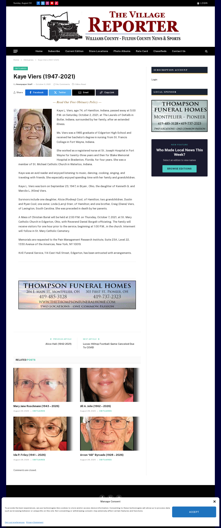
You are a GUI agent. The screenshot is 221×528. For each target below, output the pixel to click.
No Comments (63, 84)
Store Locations (98, 51)
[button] (214, 501)
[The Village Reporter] (110, 27)
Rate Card (142, 51)
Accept (194, 512)
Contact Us (178, 51)
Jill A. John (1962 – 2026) (95, 406)
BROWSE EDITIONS (179, 168)
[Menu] (15, 51)
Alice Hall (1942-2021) (58, 343)
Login (154, 79)
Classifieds (159, 51)
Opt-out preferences (15, 522)
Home (39, 51)
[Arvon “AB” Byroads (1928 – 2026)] (110, 434)
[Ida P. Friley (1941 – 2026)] (43, 434)
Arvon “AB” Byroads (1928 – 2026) (102, 454)
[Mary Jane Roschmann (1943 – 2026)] (43, 385)
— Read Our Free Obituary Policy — (77, 102)
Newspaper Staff (24, 84)
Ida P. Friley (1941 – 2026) (29, 454)
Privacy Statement (34, 522)
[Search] (206, 51)
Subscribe (54, 51)
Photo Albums (122, 51)
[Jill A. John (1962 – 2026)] (110, 385)
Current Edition (74, 51)
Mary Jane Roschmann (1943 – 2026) (36, 406)
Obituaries (21, 68)
